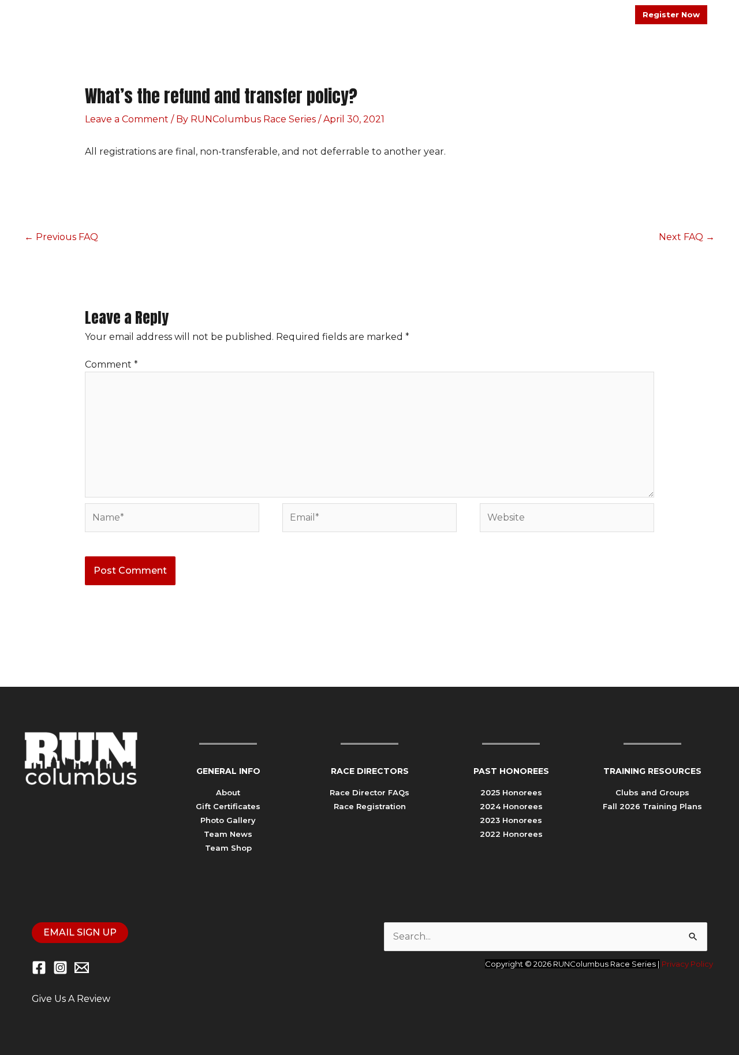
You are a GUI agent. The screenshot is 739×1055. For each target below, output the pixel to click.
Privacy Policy (687, 963)
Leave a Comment (127, 119)
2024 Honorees (511, 806)
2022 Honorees (511, 834)
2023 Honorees (511, 820)
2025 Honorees (511, 792)
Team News (228, 834)
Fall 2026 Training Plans (652, 806)
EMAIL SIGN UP (80, 932)
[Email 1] (81, 967)
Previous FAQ (61, 236)
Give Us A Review (71, 998)
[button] (532, 61)
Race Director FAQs (369, 792)
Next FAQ (687, 236)
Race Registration (370, 806)
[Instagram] (60, 967)
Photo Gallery (228, 820)
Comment (111, 364)
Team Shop (228, 847)
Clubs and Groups (652, 792)
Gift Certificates (228, 806)
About (228, 792)
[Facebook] (39, 967)
